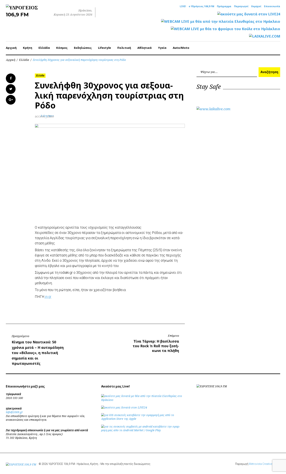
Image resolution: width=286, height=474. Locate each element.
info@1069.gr (14, 412)
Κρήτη (27, 48)
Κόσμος (62, 48)
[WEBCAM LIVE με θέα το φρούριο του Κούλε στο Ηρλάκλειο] (225, 28)
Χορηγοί (256, 6)
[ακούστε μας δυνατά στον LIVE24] (248, 14)
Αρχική (11, 48)
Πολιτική (124, 48)
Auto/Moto (181, 48)
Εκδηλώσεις (83, 48)
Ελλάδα (44, 48)
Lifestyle (104, 48)
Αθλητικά (144, 48)
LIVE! (183, 6)
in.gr (47, 297)
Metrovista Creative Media (264, 463)
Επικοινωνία (272, 6)
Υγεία (162, 48)
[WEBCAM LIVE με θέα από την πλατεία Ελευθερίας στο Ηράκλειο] (220, 21)
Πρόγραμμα (224, 6)
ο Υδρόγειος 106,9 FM (201, 6)
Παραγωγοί (241, 6)
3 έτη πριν (47, 116)
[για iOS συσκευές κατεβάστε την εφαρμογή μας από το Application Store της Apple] (143, 419)
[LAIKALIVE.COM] (264, 36)
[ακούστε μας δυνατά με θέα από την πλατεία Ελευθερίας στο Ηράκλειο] (143, 400)
